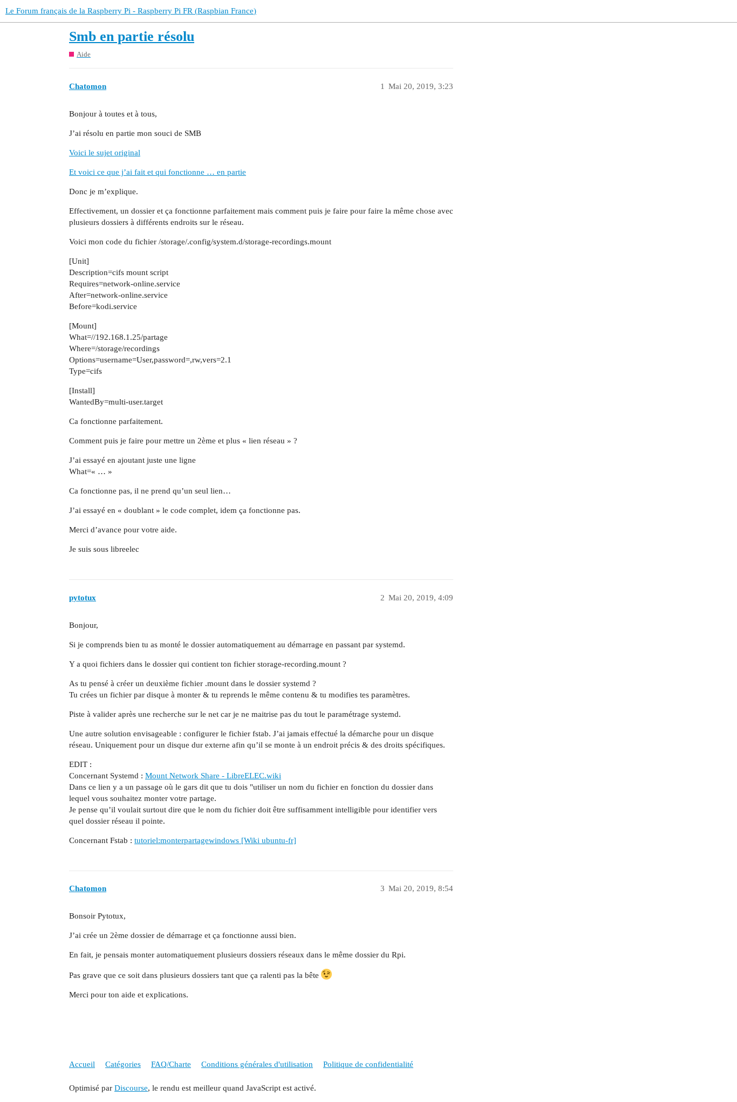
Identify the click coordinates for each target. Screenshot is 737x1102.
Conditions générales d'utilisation (257, 1064)
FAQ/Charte (171, 1064)
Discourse (131, 1088)
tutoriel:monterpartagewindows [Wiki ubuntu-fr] (215, 840)
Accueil (82, 1064)
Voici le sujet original (104, 152)
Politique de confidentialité (368, 1064)
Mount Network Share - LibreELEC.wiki (213, 775)
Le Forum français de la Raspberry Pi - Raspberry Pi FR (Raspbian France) (130, 10)
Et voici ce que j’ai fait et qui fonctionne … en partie (157, 172)
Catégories (123, 1064)
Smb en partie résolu (131, 36)
